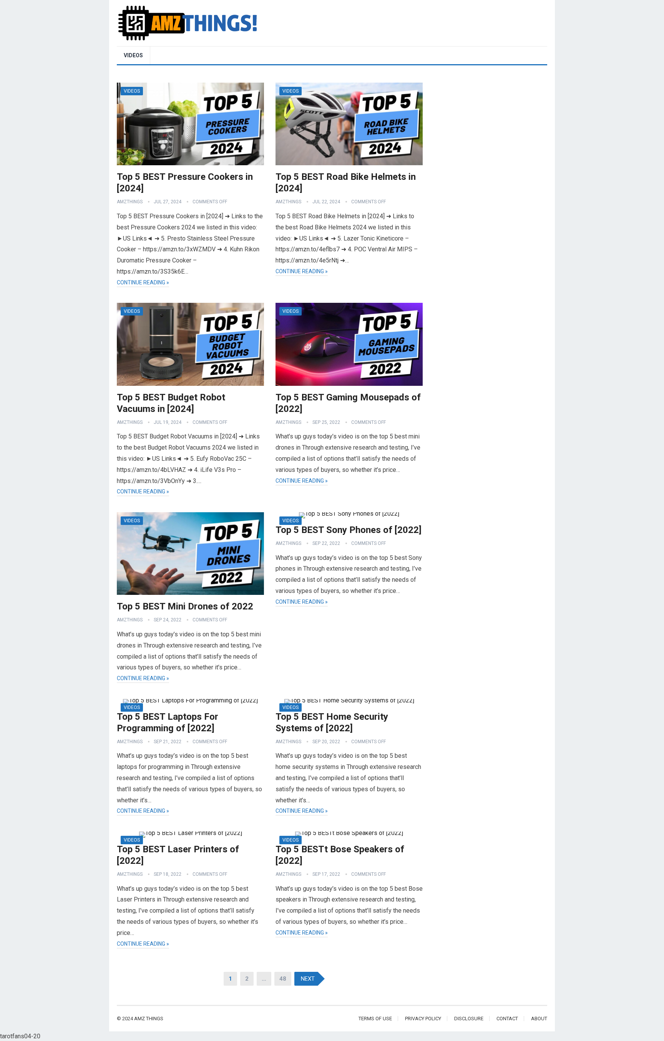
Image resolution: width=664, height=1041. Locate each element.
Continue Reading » (143, 282)
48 (282, 978)
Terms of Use (375, 1018)
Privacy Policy (423, 1018)
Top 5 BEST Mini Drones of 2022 (185, 606)
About (539, 1018)
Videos (133, 55)
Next (308, 978)
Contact (507, 1018)
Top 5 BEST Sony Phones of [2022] (349, 530)
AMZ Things (148, 1018)
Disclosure (468, 1018)
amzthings (130, 201)
